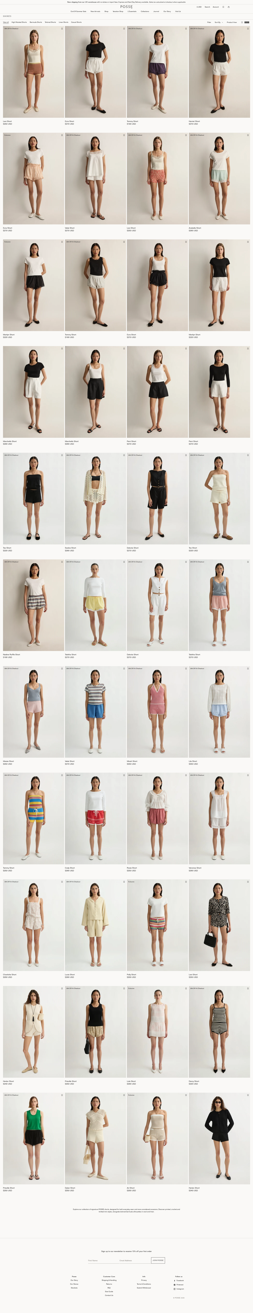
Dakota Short (132, 548)
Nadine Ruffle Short (11, 654)
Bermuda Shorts (36, 22)
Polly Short (131, 974)
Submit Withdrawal (144, 1288)
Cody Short (70, 868)
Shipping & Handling (109, 1280)
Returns (109, 1284)
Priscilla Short (71, 1081)
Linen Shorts (63, 22)
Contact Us (109, 1295)
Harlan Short (8, 1081)
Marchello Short (10, 441)
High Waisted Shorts (19, 22)
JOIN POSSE (158, 1260)
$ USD (199, 7)
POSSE (177, 1298)
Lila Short (193, 761)
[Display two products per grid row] (247, 22)
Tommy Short (132, 121)
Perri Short (131, 441)
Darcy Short (194, 1081)
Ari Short (131, 1188)
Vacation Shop (118, 11)
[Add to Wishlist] (62, 28)
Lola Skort (131, 1081)
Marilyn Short (8, 334)
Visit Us (178, 11)
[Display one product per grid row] (242, 22)
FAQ (109, 1288)
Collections (145, 11)
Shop (106, 11)
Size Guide (109, 1291)
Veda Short (69, 228)
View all (6, 22)
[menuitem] (95, 12)
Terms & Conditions (144, 1284)
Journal (156, 11)
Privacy (144, 1280)
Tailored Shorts (50, 22)
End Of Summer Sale (78, 11)
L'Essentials (132, 11)
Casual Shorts (76, 22)
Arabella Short (195, 228)
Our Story (167, 11)
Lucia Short (70, 974)
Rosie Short (132, 868)
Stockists (74, 1288)
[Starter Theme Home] (126, 7)
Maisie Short (8, 761)
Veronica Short (195, 868)
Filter (209, 22)
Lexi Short (7, 121)
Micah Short (132, 761)
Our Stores (74, 1284)
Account (216, 7)
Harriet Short (194, 121)
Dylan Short (70, 1188)
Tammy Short (8, 868)
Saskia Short (70, 548)
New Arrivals (95, 11)
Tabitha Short (70, 654)
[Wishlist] (223, 7)
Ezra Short (69, 121)
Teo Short (7, 548)
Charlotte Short (9, 974)
